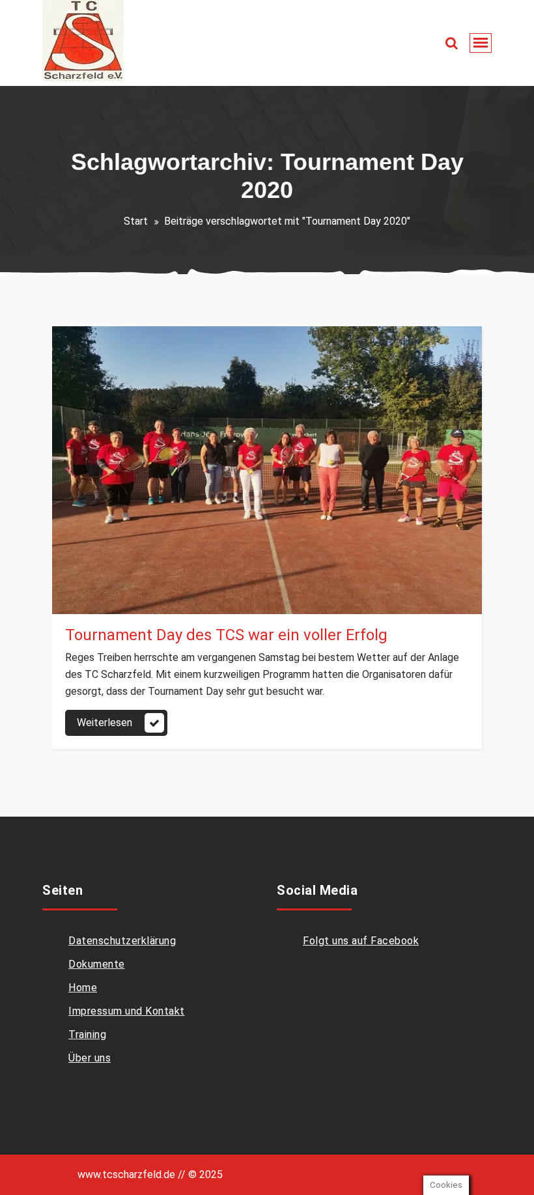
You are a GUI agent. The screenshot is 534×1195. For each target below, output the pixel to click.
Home (82, 987)
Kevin (108, 555)
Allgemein (101, 599)
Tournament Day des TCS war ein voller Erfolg (226, 635)
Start (136, 221)
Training (87, 1034)
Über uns (89, 1058)
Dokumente (96, 964)
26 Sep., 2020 (107, 577)
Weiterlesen (104, 722)
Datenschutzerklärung (122, 941)
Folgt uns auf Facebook (361, 941)
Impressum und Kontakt (126, 1011)
